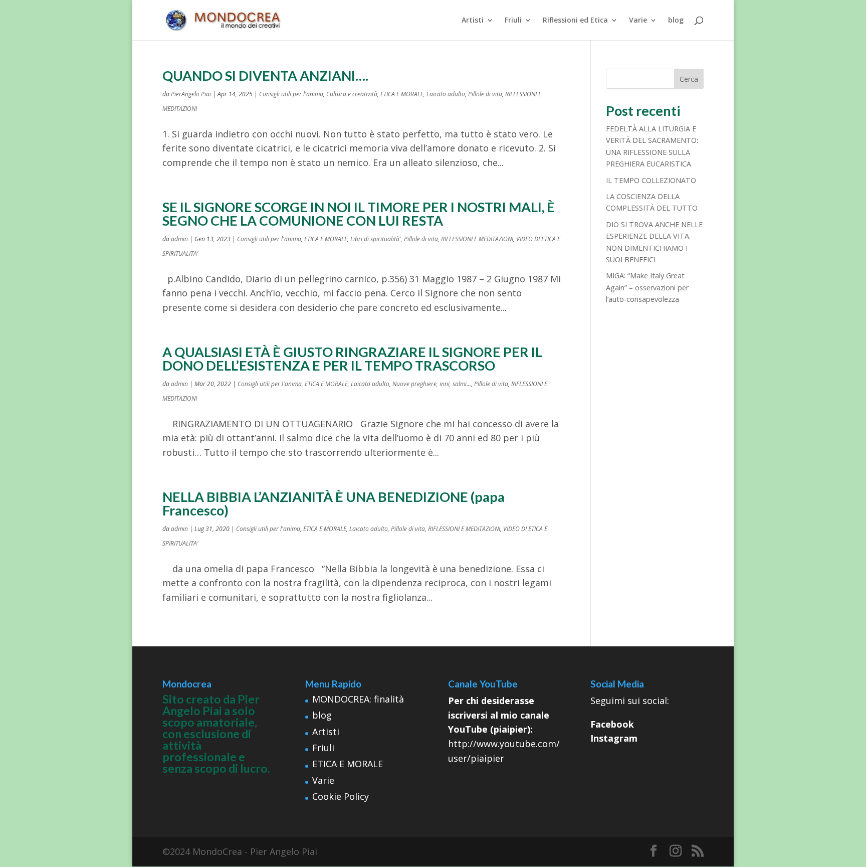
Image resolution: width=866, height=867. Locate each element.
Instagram (613, 738)
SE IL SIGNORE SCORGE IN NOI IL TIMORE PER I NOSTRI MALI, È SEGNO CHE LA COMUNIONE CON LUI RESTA (358, 214)
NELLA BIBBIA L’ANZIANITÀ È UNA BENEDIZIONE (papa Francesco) (333, 503)
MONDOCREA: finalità (358, 699)
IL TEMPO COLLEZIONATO (651, 180)
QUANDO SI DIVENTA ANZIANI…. (265, 75)
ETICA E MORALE (401, 94)
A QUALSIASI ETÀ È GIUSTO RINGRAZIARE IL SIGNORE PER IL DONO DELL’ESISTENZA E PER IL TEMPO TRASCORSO (352, 358)
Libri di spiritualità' (375, 239)
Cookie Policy (340, 796)
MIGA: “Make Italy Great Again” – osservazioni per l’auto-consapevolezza (647, 287)
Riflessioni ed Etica (575, 21)
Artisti (473, 21)
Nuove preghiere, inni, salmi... (431, 384)
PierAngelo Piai (191, 94)
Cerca (689, 79)
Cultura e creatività (351, 94)
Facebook (612, 724)
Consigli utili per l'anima (291, 94)
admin (179, 239)
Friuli (513, 21)
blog (676, 21)
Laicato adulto (445, 94)
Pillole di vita (485, 94)
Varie (638, 21)
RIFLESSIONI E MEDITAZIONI (477, 239)
